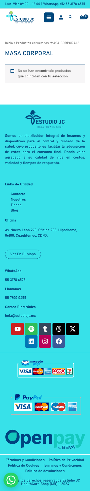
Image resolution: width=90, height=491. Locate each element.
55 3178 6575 (15, 280)
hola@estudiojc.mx (20, 316)
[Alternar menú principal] (49, 17)
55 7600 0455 (15, 298)
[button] (70, 17)
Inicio (9, 43)
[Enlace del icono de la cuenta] (61, 17)
